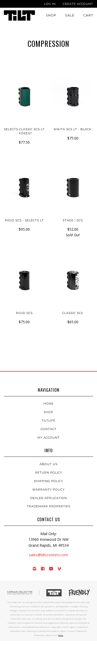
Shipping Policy (48, 481)
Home (48, 403)
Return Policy (48, 472)
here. (60, 635)
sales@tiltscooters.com (48, 554)
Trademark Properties (48, 506)
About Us (48, 464)
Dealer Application (48, 498)
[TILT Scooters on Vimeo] (59, 569)
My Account (49, 437)
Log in (50, 4)
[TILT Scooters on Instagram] (35, 569)
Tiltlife (48, 420)
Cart (88, 15)
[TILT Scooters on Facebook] (43, 569)
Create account (78, 4)
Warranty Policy (48, 489)
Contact (48, 429)
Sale (69, 15)
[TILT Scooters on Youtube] (51, 569)
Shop (51, 15)
